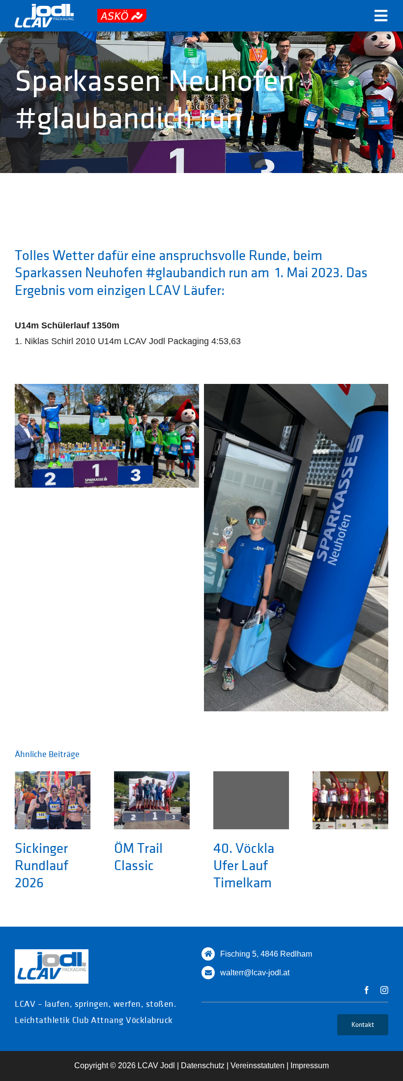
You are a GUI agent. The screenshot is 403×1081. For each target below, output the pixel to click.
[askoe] (121, 13)
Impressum (309, 1065)
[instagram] (384, 990)
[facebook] (367, 990)
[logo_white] (44, 8)
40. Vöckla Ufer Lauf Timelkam (243, 865)
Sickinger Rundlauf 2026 (41, 865)
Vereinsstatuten (257, 1065)
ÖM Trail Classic (138, 856)
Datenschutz (203, 1065)
